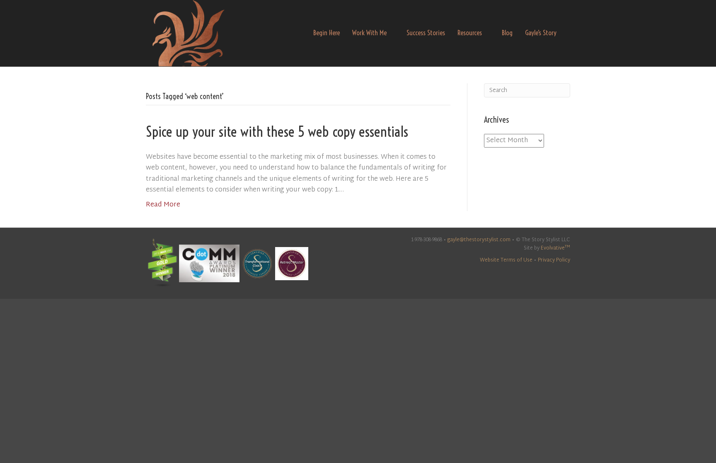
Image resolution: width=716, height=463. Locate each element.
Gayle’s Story (540, 32)
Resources (469, 32)
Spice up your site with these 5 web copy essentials (277, 132)
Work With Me (369, 32)
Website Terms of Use (506, 260)
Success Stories (425, 32)
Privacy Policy (554, 260)
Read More (163, 205)
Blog (507, 32)
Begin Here (326, 32)
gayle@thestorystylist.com (479, 240)
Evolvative (555, 248)
